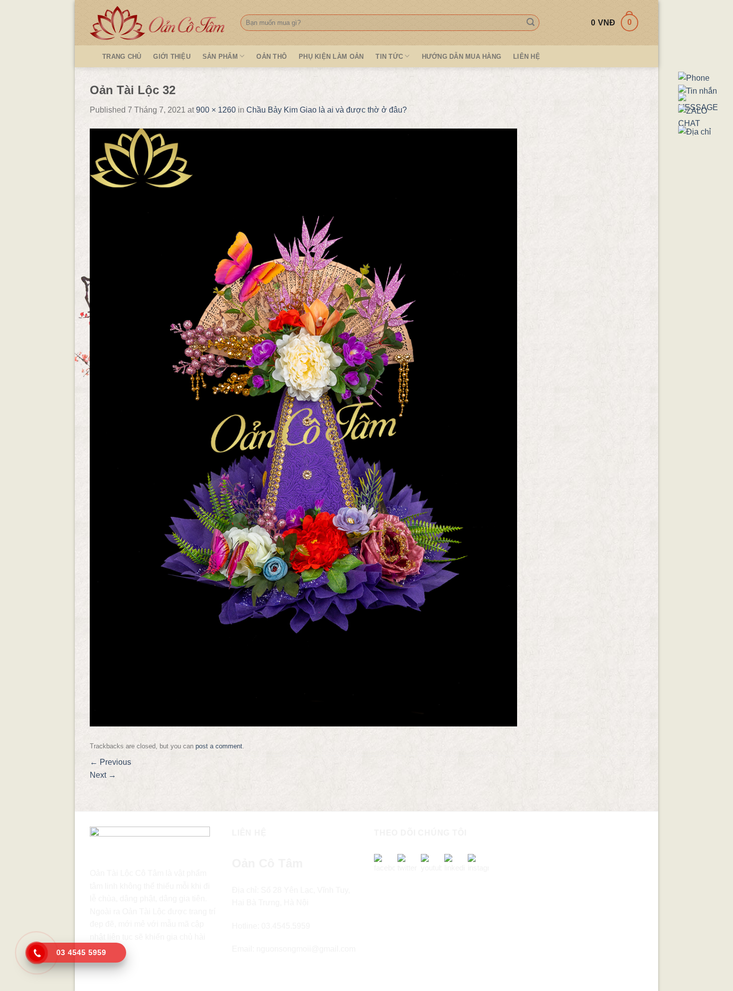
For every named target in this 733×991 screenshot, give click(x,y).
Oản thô (271, 56)
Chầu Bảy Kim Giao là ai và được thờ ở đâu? (326, 110)
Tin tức (389, 56)
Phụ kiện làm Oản (331, 56)
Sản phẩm (220, 56)
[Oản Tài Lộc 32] (303, 427)
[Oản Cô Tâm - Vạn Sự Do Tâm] (157, 23)
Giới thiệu (171, 56)
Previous (110, 762)
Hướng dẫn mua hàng (462, 56)
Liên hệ (526, 56)
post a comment (218, 746)
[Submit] (530, 22)
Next (103, 775)
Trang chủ (121, 56)
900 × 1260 (216, 110)
